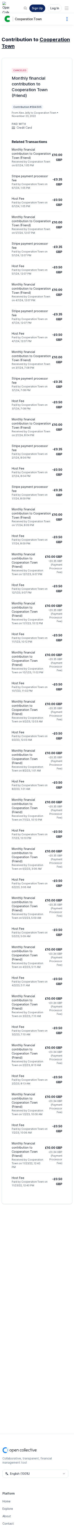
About (6, 1516)
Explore (7, 1508)
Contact (8, 1523)
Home (6, 1501)
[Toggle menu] (66, 8)
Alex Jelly (24, 112)
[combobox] (35, 1474)
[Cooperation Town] (8, 19)
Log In (54, 8)
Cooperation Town (28, 19)
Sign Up (37, 8)
